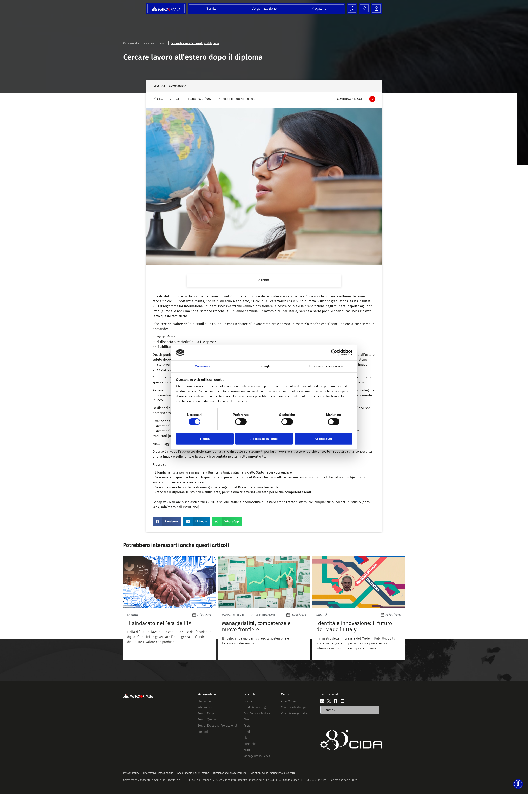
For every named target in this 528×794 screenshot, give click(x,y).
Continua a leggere (351, 99)
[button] (167, 521)
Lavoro (162, 43)
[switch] (241, 421)
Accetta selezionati (264, 438)
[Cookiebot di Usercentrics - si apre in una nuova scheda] (334, 352)
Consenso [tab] (202, 366)
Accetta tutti (323, 438)
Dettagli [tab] (264, 366)
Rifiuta (205, 438)
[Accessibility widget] (518, 784)
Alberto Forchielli (168, 99)
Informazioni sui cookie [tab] (326, 366)
